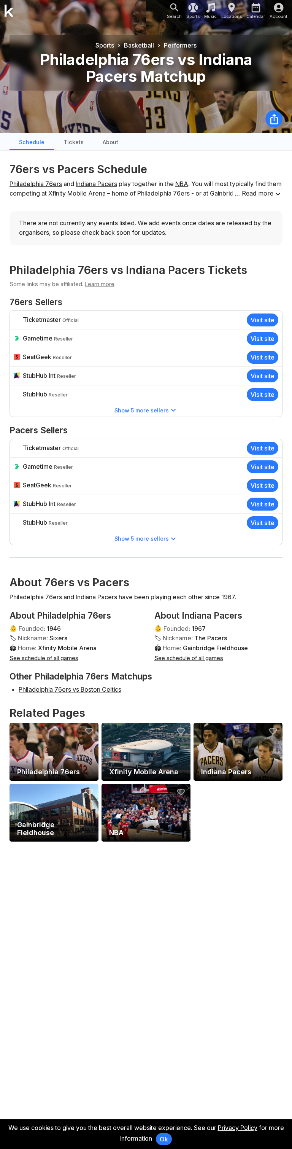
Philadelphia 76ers (36, 184)
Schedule (31, 142)
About (110, 142)
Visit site (263, 320)
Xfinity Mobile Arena (77, 193)
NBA (181, 184)
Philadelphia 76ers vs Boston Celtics (70, 689)
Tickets (73, 142)
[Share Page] (273, 118)
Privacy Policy (237, 1127)
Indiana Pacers (96, 184)
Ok (164, 1139)
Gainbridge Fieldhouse (215, 648)
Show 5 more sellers (141, 410)
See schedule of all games (44, 658)
